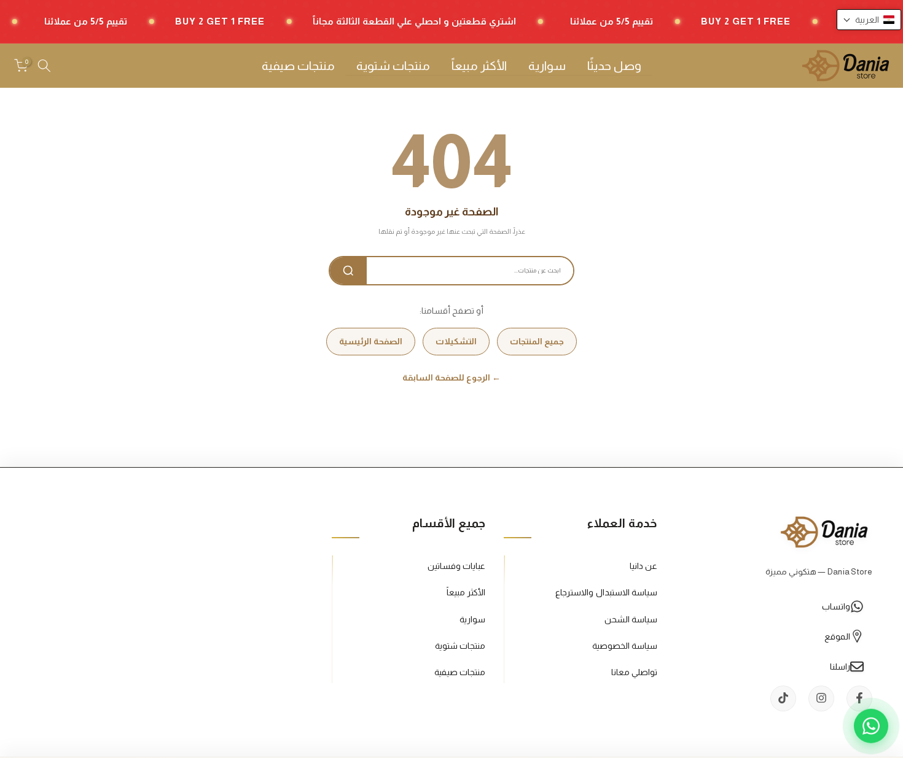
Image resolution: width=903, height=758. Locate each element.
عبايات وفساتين (456, 566)
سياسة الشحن (630, 619)
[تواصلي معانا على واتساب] (871, 726)
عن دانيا (643, 566)
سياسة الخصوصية (624, 645)
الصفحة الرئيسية (370, 341)
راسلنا (840, 666)
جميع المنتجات (537, 341)
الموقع (837, 636)
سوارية (547, 65)
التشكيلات (456, 341)
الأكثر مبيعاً (479, 65)
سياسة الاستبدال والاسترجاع (606, 592)
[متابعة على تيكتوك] (783, 698)
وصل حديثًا (614, 65)
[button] (869, 19)
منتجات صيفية (298, 65)
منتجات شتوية (393, 65)
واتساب (836, 606)
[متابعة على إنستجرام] (821, 698)
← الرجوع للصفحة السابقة (451, 377)
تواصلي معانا (634, 671)
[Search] (348, 270)
